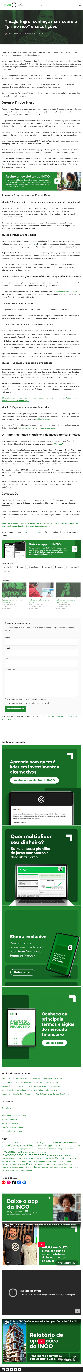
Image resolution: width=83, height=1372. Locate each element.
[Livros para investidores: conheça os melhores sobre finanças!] (41, 590)
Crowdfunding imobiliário (17, 1145)
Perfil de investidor (38, 1164)
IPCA (25, 1158)
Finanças (5, 1112)
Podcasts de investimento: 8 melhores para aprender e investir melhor (66, 600)
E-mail (8, 648)
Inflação (61, 1149)
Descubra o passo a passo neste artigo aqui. (36, 428)
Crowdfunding (8, 1108)
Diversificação (45, 1146)
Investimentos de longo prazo (34, 1152)
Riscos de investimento (11, 1170)
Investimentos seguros (9, 1158)
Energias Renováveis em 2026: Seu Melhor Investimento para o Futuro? (32, 1078)
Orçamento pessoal (64, 1161)
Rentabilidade (55, 1167)
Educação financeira (67, 1146)
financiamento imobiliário (9, 1149)
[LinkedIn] (24, 1182)
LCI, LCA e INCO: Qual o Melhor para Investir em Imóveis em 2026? (30, 1082)
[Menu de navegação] (79, 4)
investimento (69, 1149)
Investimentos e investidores (14, 1116)
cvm (35, 1146)
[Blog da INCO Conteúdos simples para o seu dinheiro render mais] (15, 4)
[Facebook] (19, 1182)
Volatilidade (29, 1170)
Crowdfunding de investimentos (65, 1143)
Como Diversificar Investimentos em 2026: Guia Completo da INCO (30, 1090)
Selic (22, 1170)
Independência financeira (47, 1149)
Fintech (34, 1149)
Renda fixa (31, 1167)
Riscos (75, 1167)
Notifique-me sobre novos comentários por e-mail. (28, 699)
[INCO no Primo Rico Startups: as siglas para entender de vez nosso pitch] (14, 590)
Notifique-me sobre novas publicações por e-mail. (28, 703)
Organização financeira (47, 1161)
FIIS (78, 1146)
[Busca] (41, 5)
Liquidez (32, 1158)
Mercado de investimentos (45, 1158)
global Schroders (28, 244)
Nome (8, 638)
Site (6, 659)
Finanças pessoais (23, 1149)
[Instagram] (9, 1182)
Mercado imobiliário (10, 1123)
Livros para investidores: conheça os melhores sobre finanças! (39, 600)
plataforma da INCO (31, 532)
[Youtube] (4, 1182)
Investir (20, 1158)
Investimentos (12, 1151)
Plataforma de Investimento (13, 1127)
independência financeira (66, 292)
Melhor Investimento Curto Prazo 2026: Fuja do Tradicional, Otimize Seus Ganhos (36, 1094)
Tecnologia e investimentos (13, 1131)
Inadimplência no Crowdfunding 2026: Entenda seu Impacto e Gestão (31, 1086)
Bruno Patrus (13, 34)
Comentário (10, 669)
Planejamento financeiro (62, 1164)
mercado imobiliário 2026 (27, 1161)
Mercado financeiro (10, 1119)
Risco (70, 1167)
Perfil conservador (19, 1164)
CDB (37, 1142)
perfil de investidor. (43, 419)
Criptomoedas (45, 1143)
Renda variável (43, 1167)
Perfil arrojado (7, 1164)
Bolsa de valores (8, 1143)
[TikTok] (14, 1182)
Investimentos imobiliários (59, 1155)
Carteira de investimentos (24, 1143)
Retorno (63, 1167)
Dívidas (55, 1146)
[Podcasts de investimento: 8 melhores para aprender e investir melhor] (68, 590)
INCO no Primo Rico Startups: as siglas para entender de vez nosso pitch (14, 600)
